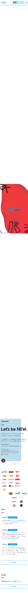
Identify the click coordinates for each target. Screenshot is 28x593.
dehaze (26, 2)
